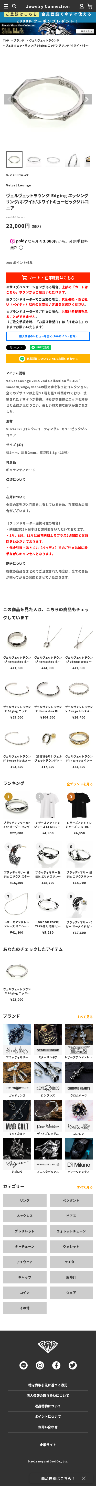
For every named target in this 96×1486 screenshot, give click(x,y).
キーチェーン (25, 1246)
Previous (9, 99)
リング (25, 1200)
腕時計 (71, 1277)
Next (87, 99)
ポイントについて (48, 1416)
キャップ (24, 1277)
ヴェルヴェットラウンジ (44, 40)
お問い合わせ (48, 1427)
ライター (71, 1262)
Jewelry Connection (48, 6)
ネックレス (25, 1216)
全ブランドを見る (80, 784)
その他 (25, 1308)
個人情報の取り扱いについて (48, 1395)
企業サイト (48, 1444)
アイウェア (25, 1262)
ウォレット (71, 1246)
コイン (25, 1292)
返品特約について (48, 1406)
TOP (6, 40)
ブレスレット (25, 1231)
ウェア (71, 1292)
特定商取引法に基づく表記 (48, 1385)
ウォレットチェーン (71, 1231)
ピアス (71, 1216)
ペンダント (71, 1200)
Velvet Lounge (18, 185)
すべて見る (85, 1017)
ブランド (19, 40)
